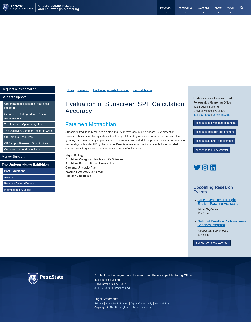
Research (166, 7)
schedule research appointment (215, 131)
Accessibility (161, 303)
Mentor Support (13, 156)
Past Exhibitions (14, 170)
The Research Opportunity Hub (23, 124)
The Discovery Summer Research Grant (28, 130)
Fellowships (185, 7)
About (230, 7)
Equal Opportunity (141, 303)
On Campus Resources (18, 136)
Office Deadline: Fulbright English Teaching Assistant (218, 201)
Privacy (98, 303)
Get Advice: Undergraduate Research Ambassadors (27, 116)
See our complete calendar (212, 242)
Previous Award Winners (19, 183)
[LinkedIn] (213, 170)
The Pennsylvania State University (130, 307)
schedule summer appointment (214, 140)
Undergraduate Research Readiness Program (26, 105)
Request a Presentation (19, 89)
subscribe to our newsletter (212, 150)
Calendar (203, 7)
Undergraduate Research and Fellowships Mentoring (58, 7)
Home (70, 90)
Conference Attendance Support (23, 149)
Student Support (14, 97)
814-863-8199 (202, 114)
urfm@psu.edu (221, 114)
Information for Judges (17, 189)
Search (241, 7)
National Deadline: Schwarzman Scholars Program (222, 223)
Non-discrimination (117, 303)
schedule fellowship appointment (215, 122)
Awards (8, 177)
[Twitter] (197, 170)
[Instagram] (205, 170)
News (218, 7)
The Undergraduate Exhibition (25, 164)
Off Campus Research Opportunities (26, 143)
